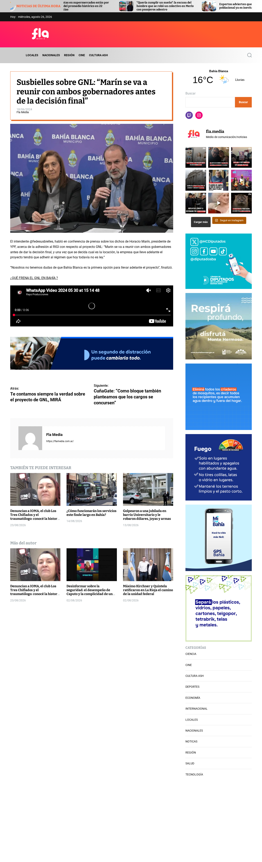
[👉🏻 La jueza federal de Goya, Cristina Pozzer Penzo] (241, 157)
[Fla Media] (30, 438)
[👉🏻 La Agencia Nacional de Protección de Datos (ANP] (195, 157)
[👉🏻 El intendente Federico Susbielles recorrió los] (195, 180)
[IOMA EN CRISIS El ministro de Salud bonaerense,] (195, 203)
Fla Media (23, 112)
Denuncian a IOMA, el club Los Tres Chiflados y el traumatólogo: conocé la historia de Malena (35, 517)
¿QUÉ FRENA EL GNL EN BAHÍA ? (34, 278)
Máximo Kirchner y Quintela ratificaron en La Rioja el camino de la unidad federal (148, 590)
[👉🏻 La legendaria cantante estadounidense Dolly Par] (218, 203)
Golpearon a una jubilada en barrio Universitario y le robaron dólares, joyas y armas (147, 515)
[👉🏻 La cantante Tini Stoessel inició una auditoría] (218, 157)
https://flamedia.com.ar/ (60, 441)
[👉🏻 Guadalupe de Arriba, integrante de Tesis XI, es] (241, 180)
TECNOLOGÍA (194, 774)
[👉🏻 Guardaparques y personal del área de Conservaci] (241, 203)
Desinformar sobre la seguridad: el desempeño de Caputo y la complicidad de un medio (90, 592)
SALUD (189, 763)
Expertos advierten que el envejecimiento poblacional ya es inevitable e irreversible (190, 5)
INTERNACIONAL (196, 708)
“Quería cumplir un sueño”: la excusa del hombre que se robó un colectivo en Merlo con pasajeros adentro (107, 6)
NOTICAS (191, 741)
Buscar (190, 93)
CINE (82, 55)
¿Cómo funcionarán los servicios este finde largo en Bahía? (91, 513)
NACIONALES (51, 55)
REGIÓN (69, 55)
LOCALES (32, 55)
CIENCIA (190, 654)
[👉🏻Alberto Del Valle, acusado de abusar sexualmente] (218, 180)
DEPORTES (192, 686)
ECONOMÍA (192, 697)
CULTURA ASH (98, 55)
